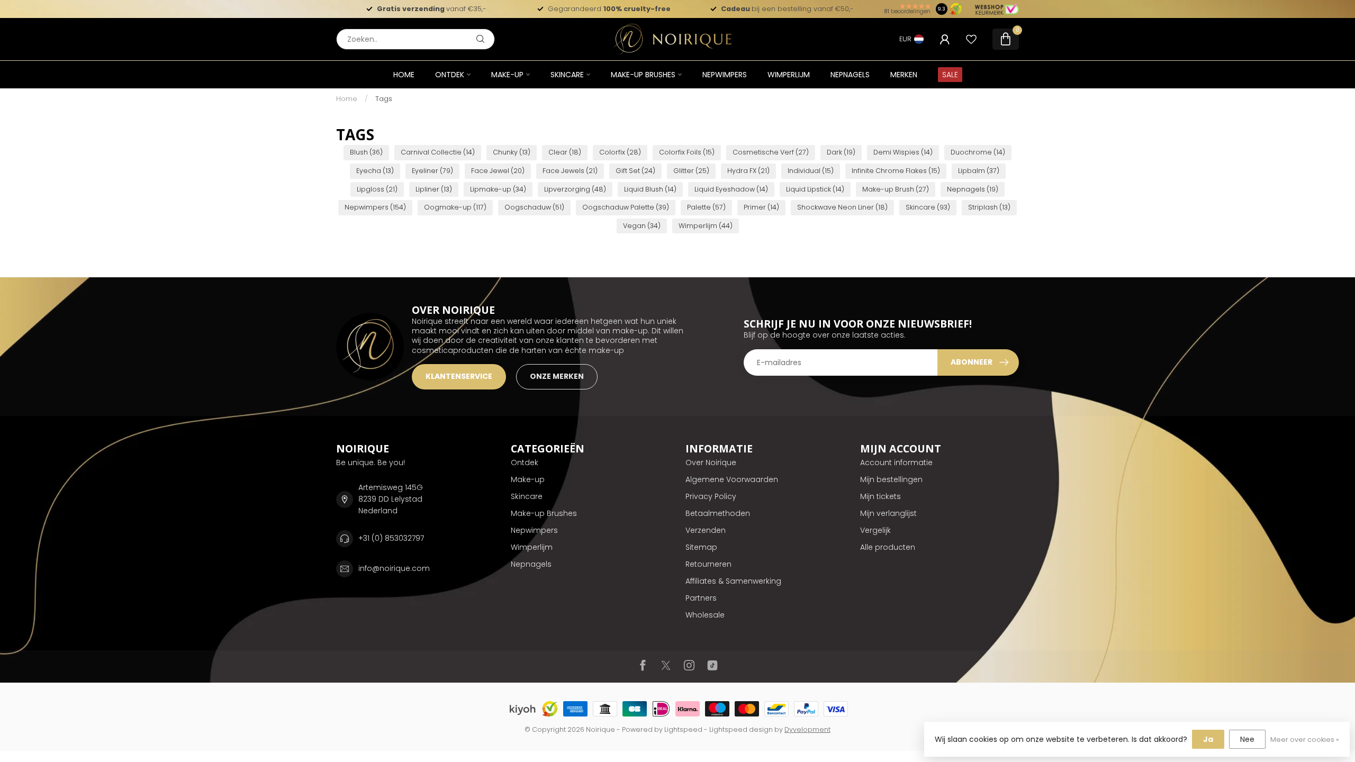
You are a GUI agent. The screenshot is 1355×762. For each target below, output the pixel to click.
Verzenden (705, 530)
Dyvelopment (807, 729)
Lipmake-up (498, 189)
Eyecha (375, 170)
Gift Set (635, 170)
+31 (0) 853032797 (391, 538)
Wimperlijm (788, 74)
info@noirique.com (394, 568)
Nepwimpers (724, 74)
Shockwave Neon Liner (842, 207)
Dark (841, 152)
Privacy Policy (710, 496)
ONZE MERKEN (557, 376)
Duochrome (978, 152)
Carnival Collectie (438, 152)
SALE (950, 74)
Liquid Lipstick (815, 189)
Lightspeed (683, 729)
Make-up (507, 74)
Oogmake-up (455, 207)
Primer (761, 207)
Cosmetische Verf (771, 152)
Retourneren (708, 564)
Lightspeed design (741, 729)
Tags (383, 99)
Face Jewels (570, 170)
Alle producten (887, 547)
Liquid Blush (650, 189)
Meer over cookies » (1304, 739)
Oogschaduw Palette (625, 207)
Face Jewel (498, 170)
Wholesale (705, 615)
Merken (903, 74)
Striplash (989, 207)
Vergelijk (875, 530)
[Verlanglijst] (971, 39)
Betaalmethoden (717, 513)
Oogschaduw (534, 207)
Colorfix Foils (687, 152)
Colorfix (620, 152)
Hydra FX (748, 170)
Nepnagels (850, 74)
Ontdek (449, 74)
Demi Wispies (903, 152)
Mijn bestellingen (891, 479)
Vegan (642, 225)
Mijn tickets (880, 496)
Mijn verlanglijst (888, 513)
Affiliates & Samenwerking (733, 581)
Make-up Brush (895, 189)
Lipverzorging (575, 189)
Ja (1208, 739)
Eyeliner (432, 170)
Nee (1247, 739)
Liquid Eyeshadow (731, 189)
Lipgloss (377, 189)
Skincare (567, 74)
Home (403, 74)
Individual (811, 170)
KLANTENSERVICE (459, 376)
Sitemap (701, 547)
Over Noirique (710, 462)
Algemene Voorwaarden (731, 479)
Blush (366, 152)
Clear (564, 152)
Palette (706, 207)
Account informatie (896, 462)
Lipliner (433, 189)
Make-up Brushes (643, 74)
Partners (701, 598)
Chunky (511, 152)
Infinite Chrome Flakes (896, 170)
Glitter (691, 170)
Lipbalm (978, 170)
